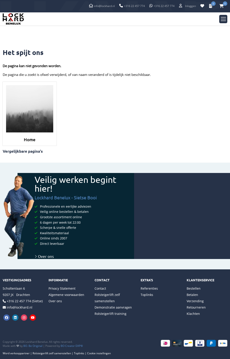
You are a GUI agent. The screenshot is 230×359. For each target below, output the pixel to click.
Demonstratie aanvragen (113, 307)
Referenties (149, 288)
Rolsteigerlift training (110, 313)
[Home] (29, 108)
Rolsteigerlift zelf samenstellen (52, 353)
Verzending (195, 301)
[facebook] (7, 317)
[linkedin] (15, 317)
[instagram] (24, 317)
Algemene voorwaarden (66, 295)
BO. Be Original (32, 346)
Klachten (193, 313)
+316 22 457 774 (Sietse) (25, 301)
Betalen (192, 295)
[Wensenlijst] (202, 6)
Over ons (45, 256)
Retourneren (196, 307)
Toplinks (147, 295)
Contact (100, 288)
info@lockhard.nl (104, 6)
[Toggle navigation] (223, 19)
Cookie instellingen (99, 353)
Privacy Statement (62, 288)
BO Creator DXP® (72, 346)
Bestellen (194, 288)
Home (29, 139)
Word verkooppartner (16, 353)
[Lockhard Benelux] (13, 19)
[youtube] (33, 317)
